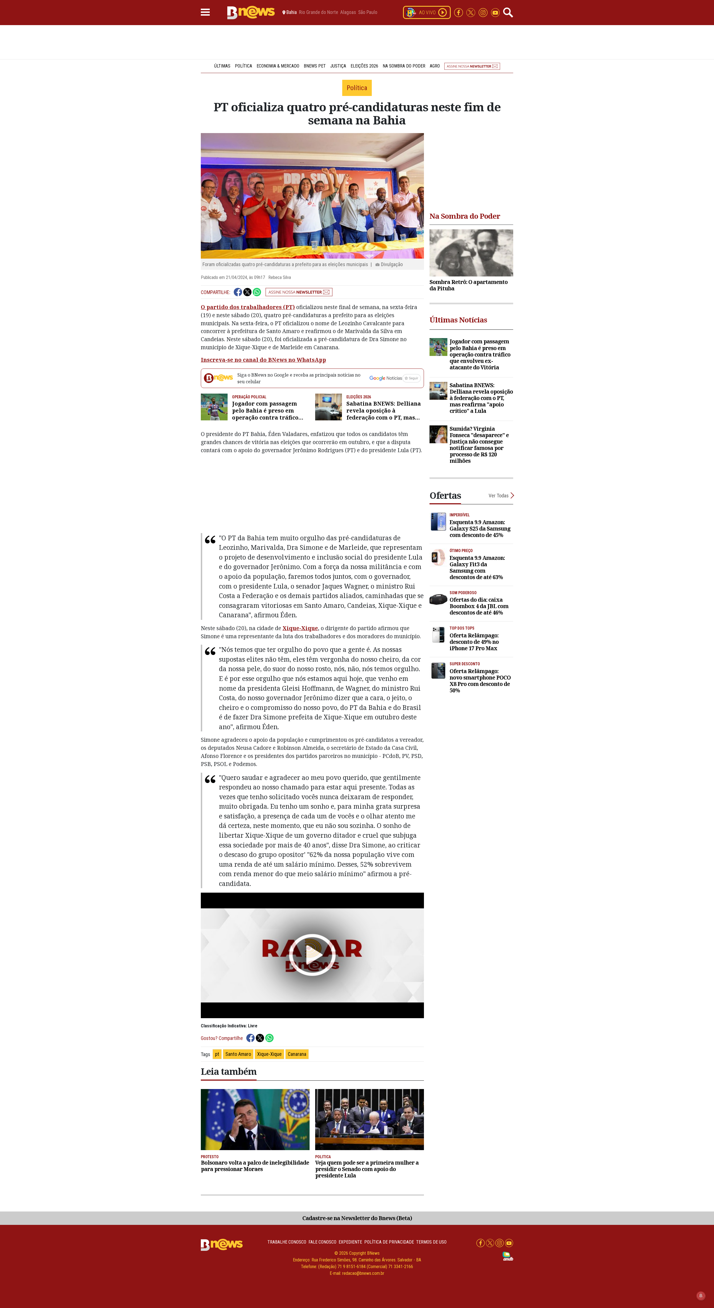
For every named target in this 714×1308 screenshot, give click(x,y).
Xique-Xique (300, 628)
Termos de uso (431, 1242)
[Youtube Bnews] (495, 12)
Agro (435, 66)
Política (243, 66)
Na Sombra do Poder (404, 66)
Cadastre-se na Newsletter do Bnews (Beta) (357, 1218)
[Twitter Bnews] (471, 12)
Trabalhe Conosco (286, 1242)
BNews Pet (315, 66)
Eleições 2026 (364, 66)
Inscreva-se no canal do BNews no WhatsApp (263, 359)
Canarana (297, 1054)
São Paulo (367, 12)
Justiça (338, 66)
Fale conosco (322, 1242)
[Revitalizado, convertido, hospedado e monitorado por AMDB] (508, 1255)
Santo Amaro (238, 1054)
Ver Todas (499, 495)
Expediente (350, 1242)
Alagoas (348, 12)
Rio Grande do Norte (318, 12)
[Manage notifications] (700, 1295)
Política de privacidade (389, 1242)
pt (217, 1054)
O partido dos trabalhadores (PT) (248, 307)
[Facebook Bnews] (459, 12)
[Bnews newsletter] (472, 65)
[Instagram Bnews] (483, 12)
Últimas (222, 66)
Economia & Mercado (278, 66)
